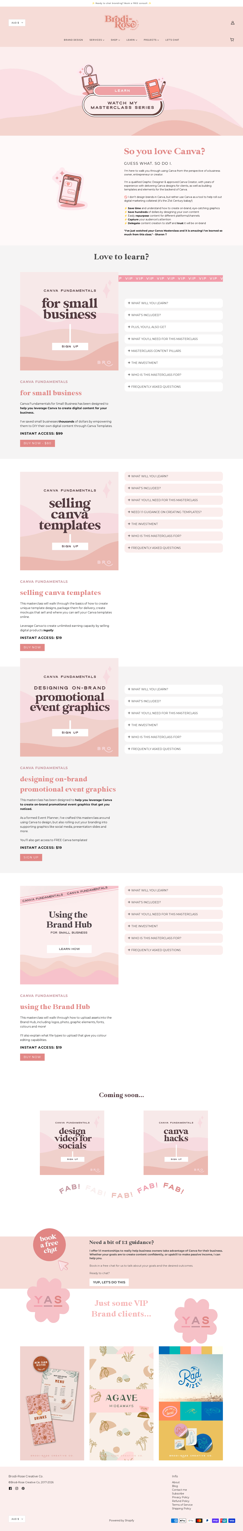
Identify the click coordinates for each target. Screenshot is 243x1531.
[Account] (232, 22)
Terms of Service (182, 1504)
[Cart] (232, 39)
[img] (10, 1488)
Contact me (179, 1489)
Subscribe (178, 1493)
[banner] (121, 22)
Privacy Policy (180, 1497)
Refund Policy (180, 1501)
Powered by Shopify (121, 1520)
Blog (175, 1486)
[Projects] (52, 1403)
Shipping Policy (181, 1508)
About (176, 1482)
